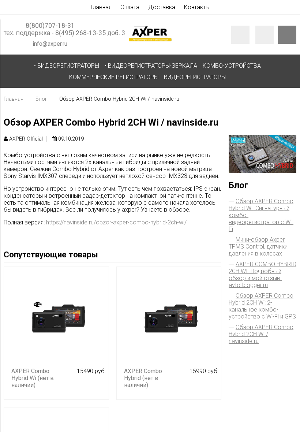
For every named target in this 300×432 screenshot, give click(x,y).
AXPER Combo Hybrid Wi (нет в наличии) (32, 378)
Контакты (197, 7)
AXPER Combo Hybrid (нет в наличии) (143, 378)
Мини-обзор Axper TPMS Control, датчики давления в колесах (258, 246)
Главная (101, 7)
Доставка (161, 7)
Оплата (129, 7)
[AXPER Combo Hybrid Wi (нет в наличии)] (56, 319)
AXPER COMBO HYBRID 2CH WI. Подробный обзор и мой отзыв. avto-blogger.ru (262, 274)
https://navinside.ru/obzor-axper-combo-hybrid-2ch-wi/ (116, 222)
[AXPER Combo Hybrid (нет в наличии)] (169, 319)
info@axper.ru (50, 43)
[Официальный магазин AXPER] (150, 40)
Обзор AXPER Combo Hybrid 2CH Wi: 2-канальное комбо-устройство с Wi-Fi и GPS (262, 306)
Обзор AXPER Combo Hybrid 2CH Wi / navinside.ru (261, 334)
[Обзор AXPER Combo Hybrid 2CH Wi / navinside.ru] (262, 138)
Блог (41, 99)
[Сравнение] (264, 35)
